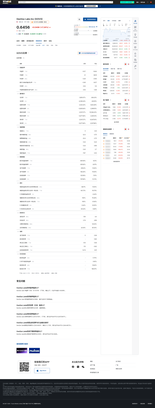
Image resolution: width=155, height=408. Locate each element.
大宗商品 (114, 20)
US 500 (105, 54)
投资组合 (92, 369)
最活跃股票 (105, 68)
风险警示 (150, 403)
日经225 (105, 49)
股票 (119, 20)
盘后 (19, 34)
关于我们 (118, 361)
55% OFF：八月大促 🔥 (127, 2)
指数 (108, 20)
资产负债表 (31, 45)
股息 (48, 45)
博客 (91, 361)
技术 (45, 41)
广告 (117, 365)
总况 (18, 41)
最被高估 (112, 133)
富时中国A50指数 (107, 43)
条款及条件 (135, 403)
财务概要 (19, 45)
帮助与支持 (119, 369)
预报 (56, 45)
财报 (52, 45)
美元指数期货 (106, 57)
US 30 (104, 52)
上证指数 (105, 40)
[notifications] (148, 2)
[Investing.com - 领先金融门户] (7, 2)
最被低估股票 (107, 129)
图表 (23, 41)
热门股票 (106, 100)
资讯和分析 (30, 41)
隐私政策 (142, 403)
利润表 (24, 45)
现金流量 (38, 45)
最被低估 (105, 133)
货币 (104, 20)
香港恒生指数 (106, 46)
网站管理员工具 (94, 372)
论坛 (50, 41)
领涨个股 (113, 68)
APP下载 (92, 365)
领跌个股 (119, 68)
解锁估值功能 (92, 27)
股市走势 (106, 64)
